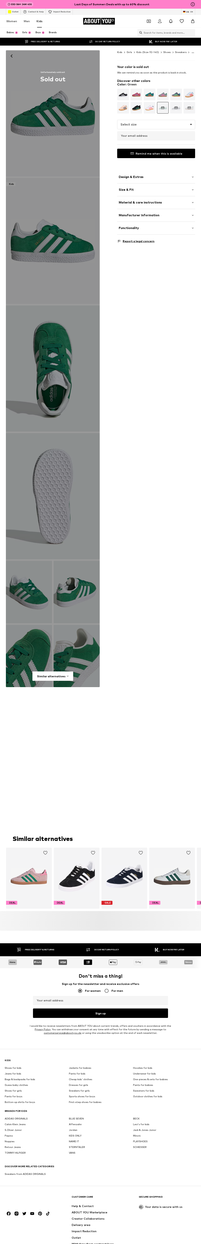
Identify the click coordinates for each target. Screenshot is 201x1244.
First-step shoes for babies (85, 1102)
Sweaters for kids (143, 1090)
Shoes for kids (13, 1068)
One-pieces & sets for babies (150, 1079)
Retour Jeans (13, 1147)
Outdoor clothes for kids (147, 1096)
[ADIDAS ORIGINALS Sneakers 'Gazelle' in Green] (53, 368)
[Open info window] (192, 4)
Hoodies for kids (142, 1068)
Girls (129, 52)
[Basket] (192, 21)
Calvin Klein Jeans (15, 1124)
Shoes (167, 52)
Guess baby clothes (16, 1085)
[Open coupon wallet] (148, 21)
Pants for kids (77, 1073)
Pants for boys (13, 1096)
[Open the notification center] (170, 21)
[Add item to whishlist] (45, 853)
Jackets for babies (80, 1068)
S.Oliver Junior (13, 1130)
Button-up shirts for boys (20, 1102)
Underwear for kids (144, 1073)
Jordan (73, 1130)
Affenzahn (75, 1124)
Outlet (15, 11)
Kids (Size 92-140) (147, 52)
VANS (72, 1152)
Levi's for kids (141, 1124)
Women (11, 21)
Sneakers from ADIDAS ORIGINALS (25, 1174)
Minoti (137, 1135)
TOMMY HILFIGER (15, 1152)
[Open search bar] (139, 32)
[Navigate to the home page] (26, 1198)
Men (27, 21)
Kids (39, 21)
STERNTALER (77, 1147)
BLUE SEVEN (76, 1118)
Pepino (9, 1135)
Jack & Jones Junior (144, 1130)
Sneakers (181, 52)
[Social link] (8, 1213)
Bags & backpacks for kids (20, 1079)
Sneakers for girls (79, 1090)
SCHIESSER (140, 1147)
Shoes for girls (13, 1090)
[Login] (159, 21)
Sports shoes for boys (82, 1096)
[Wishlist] (181, 21)
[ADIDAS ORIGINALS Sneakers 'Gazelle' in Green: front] (53, 113)
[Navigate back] (11, 56)
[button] (156, 124)
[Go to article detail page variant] (123, 94)
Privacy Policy (42, 1029)
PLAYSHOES (140, 1141)
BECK (136, 1118)
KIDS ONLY (75, 1135)
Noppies (10, 1141)
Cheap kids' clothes (80, 1079)
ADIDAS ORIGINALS (16, 1118)
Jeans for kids (13, 1073)
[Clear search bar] (192, 32)
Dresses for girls (78, 1085)
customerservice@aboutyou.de (62, 1033)
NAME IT (74, 1141)
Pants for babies (143, 1085)
